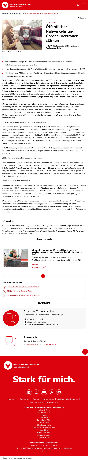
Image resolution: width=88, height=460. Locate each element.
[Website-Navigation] (84, 5)
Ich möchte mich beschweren (35, 322)
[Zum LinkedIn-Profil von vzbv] (29, 392)
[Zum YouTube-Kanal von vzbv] (44, 392)
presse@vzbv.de (32, 345)
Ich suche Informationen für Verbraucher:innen (41, 325)
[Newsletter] (59, 392)
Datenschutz (24, 399)
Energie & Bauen (44, 412)
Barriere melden (48, 399)
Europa (44, 415)
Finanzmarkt (44, 417)
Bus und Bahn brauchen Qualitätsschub (23, 287)
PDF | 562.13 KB (38, 267)
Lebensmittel (44, 422)
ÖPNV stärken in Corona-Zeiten (20, 291)
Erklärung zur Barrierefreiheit (67, 399)
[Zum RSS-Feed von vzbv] (51, 392)
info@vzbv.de (44, 451)
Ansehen (35, 265)
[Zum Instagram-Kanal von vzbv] (36, 392)
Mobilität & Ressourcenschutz (44, 427)
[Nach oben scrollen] (85, 352)
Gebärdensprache (36, 402)
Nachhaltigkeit (44, 430)
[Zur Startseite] (16, 5)
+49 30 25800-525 (49, 345)
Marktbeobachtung (44, 425)
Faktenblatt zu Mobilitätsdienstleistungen (23, 295)
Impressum (12, 399)
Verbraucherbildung (44, 435)
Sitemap (36, 399)
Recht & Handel (44, 438)
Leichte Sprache (52, 402)
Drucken (83, 18)
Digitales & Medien (44, 410)
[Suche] (78, 5)
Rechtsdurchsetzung (44, 432)
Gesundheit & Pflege (44, 420)
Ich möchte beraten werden (34, 319)
